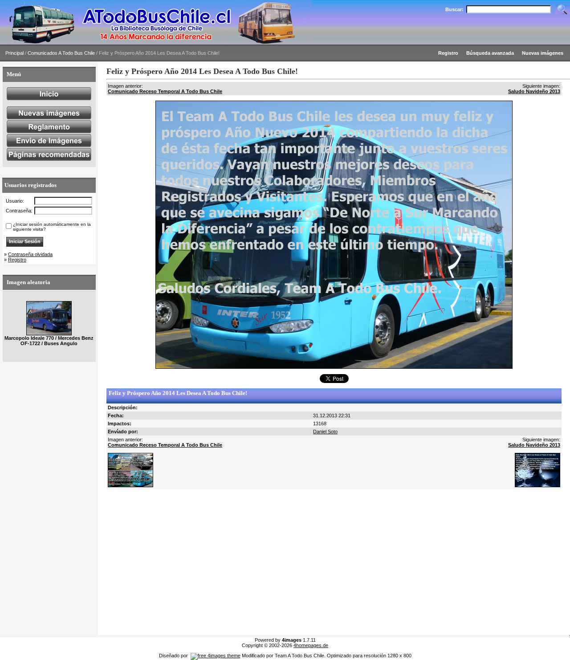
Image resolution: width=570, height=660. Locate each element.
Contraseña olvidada (30, 254)
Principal (14, 53)
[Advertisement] (332, 562)
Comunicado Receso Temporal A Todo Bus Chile (165, 91)
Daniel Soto (325, 431)
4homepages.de (310, 645)
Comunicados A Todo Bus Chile (61, 53)
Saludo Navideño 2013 (534, 91)
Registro (17, 259)
